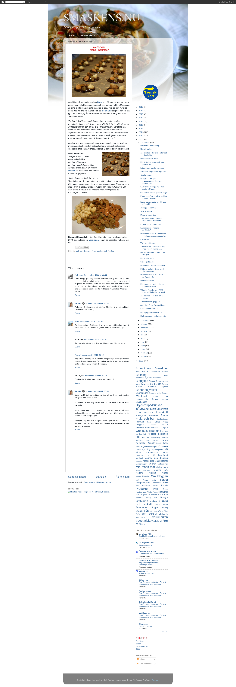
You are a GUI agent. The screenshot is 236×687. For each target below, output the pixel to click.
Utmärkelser (160, 514)
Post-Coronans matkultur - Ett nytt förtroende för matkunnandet (152, 583)
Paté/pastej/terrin (143, 483)
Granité (153, 425)
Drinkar (165, 399)
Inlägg (142, 659)
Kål (166, 449)
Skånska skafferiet (147, 602)
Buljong (165, 384)
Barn (166, 375)
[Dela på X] (82, 247)
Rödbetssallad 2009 (149, 159)
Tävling (150, 514)
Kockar (164, 440)
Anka (138, 372)
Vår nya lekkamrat (148, 243)
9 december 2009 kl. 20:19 (92, 355)
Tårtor (143, 514)
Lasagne (139, 455)
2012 (141, 129)
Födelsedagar (162, 419)
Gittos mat (143, 580)
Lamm (165, 452)
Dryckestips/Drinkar (149, 405)
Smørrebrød (152, 501)
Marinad (139, 458)
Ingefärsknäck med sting (151, 224)
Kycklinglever (157, 450)
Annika (78, 303)
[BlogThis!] (79, 247)
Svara (77, 295)
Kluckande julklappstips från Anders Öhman (152, 188)
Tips (166, 511)
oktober (144, 324)
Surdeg (165, 508)
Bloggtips (142, 381)
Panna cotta (150, 480)
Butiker (139, 387)
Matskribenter (161, 461)
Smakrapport (146, 175)
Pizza (165, 483)
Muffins (138, 470)
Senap (148, 498)
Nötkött (152, 473)
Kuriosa (163, 446)
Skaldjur (164, 497)
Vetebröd (155, 521)
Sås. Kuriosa (154, 511)
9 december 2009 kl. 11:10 (97, 303)
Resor (165, 489)
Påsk (155, 489)
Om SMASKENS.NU (89, 35)
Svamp (139, 511)
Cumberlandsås (142, 399)
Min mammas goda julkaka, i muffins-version (152, 285)
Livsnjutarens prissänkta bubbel (151, 554)
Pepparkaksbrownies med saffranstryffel (151, 276)
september (146, 328)
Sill (155, 498)
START (72, 35)
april (143, 346)
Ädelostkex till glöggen (150, 302)
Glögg (165, 422)
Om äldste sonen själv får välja (153, 193)
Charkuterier (142, 393)
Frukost (164, 415)
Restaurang (141, 492)
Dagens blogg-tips (148, 215)
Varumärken (160, 517)
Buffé (158, 384)
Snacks (157, 505)
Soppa (154, 507)
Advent (79, 251)
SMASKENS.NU (101, 17)
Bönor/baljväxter (146, 390)
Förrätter (140, 421)
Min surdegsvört (147, 258)
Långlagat (163, 455)
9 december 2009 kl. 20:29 (95, 376)
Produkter (142, 488)
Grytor (165, 427)
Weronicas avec (147, 281)
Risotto (155, 492)
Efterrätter (142, 408)
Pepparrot (157, 483)
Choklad (87, 251)
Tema (161, 511)
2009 (141, 139)
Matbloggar (148, 461)
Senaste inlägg (77, 476)
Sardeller (139, 498)
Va (167, 514)
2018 (141, 107)
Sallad (165, 494)
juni (142, 338)
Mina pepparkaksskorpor (151, 312)
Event (153, 409)
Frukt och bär (97, 251)
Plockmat (146, 486)
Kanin (147, 440)
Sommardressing (145, 545)
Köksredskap (152, 452)
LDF (147, 455)
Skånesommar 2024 (146, 573)
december (145, 142)
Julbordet (145, 437)
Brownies (145, 384)
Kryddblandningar (149, 447)
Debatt (155, 399)
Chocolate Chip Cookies (158, 393)
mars (143, 349)
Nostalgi (157, 470)
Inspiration (163, 434)
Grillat (165, 424)
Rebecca (79, 275)
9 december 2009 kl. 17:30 (95, 340)
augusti (144, 331)
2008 (141, 361)
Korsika (159, 443)
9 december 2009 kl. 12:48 (91, 321)
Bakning (141, 375)
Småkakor (141, 501)
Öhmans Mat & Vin (147, 552)
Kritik (138, 447)
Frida (77, 355)
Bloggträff (153, 381)
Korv (165, 443)
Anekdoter (161, 368)
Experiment (162, 409)
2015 (141, 118)
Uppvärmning (146, 149)
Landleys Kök (145, 534)
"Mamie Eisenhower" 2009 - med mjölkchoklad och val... (153, 291)
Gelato (149, 422)
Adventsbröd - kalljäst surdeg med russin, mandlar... (153, 248)
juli (142, 335)
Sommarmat (142, 507)
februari (144, 353)
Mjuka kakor (162, 467)
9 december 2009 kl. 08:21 (95, 275)
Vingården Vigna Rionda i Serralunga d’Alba (149, 563)
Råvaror (151, 495)
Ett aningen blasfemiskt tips (152, 168)
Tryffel (138, 514)
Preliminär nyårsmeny (149, 146)
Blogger (155, 680)
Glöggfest (140, 425)
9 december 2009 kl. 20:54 (97, 391)
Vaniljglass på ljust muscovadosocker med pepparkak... (151, 181)
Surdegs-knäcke (147, 262)
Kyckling (146, 449)
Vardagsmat (140, 518)
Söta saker (143, 624)
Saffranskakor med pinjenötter (153, 316)
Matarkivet (143, 571)
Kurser (138, 450)
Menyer (152, 463)
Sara (77, 321)
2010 (141, 136)
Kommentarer (145, 664)
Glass (157, 421)
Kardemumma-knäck (149, 309)
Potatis (164, 485)
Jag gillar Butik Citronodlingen (153, 305)
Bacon (145, 371)
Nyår (166, 470)
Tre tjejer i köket (146, 543)
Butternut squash (158, 387)
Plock (137, 485)
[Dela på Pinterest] (87, 247)
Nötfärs (139, 473)
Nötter (165, 473)
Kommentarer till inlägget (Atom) (97, 482)
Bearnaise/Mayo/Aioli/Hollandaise (148, 378)
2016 (141, 114)
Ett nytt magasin (145, 626)
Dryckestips (141, 402)
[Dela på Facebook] (84, 247)
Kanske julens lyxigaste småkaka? (150, 229)
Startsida (101, 476)
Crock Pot (161, 397)
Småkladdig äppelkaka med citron (152, 536)
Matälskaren (144, 613)
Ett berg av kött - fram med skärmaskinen (152, 270)
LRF (153, 455)
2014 (141, 121)
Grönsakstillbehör (147, 430)
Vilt (161, 521)
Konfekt (111, 251)
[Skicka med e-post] (77, 247)
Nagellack (146, 470)
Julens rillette (146, 211)
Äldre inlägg (123, 476)
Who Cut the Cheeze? (149, 560)
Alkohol (150, 369)
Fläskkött (162, 412)
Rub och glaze (141, 495)
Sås (146, 510)
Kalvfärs (165, 437)
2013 (141, 125)
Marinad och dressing (156, 458)
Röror (158, 494)
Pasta (164, 479)
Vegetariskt (143, 520)
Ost (137, 480)
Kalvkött (139, 440)
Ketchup (155, 440)
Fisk (138, 412)
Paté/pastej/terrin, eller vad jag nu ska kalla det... (153, 197)
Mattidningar (141, 464)
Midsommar (163, 464)
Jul (105, 251)
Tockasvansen (145, 591)
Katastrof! (144, 239)
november (145, 320)
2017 (141, 111)
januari (144, 356)
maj (143, 342)
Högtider (152, 434)
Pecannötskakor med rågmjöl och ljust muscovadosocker (153, 235)
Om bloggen (159, 476)
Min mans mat (145, 467)
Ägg (143, 524)
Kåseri (139, 452)
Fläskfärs (148, 412)
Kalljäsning (155, 437)
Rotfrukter (163, 492)
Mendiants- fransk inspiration (152, 266)
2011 (141, 132)
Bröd (152, 384)
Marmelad (139, 461)
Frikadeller (153, 415)
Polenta (155, 485)
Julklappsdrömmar (148, 208)
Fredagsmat (141, 415)
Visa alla (165, 632)
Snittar (165, 505)
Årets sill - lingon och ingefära (153, 172)
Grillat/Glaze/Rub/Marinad (147, 428)
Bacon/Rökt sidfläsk (159, 372)
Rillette (149, 492)
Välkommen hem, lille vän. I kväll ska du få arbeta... (152, 219)
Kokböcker (141, 443)
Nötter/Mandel (142, 476)
